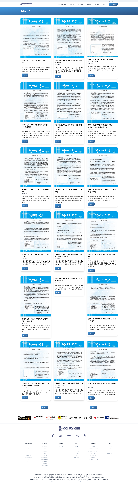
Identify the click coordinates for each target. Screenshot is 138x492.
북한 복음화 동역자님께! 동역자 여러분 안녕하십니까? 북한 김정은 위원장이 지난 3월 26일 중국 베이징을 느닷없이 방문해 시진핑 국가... (102, 198)
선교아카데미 (61, 446)
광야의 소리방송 (28, 457)
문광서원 (28, 459)
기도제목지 (109, 449)
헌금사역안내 (93, 453)
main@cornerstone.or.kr (96, 474)
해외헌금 (93, 457)
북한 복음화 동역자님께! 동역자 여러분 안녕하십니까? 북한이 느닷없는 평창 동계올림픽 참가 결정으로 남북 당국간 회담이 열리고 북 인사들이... (69, 263)
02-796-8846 (77, 474)
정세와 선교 (44, 463)
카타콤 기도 (44, 455)
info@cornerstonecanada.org (101, 479)
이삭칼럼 (45, 451)
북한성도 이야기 (44, 457)
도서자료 (109, 451)
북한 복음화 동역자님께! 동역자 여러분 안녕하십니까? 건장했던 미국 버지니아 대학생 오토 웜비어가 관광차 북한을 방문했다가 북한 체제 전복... (69, 392)
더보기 (25, 75)
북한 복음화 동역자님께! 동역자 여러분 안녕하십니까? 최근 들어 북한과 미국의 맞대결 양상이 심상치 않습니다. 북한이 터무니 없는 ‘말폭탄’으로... (69, 287)
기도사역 (77, 449)
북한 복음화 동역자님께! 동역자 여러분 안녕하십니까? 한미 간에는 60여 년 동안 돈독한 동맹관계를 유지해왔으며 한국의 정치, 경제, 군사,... (36, 69)
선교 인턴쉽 (60, 451)
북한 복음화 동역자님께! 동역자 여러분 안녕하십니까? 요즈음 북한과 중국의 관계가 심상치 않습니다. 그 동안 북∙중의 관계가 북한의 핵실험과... (102, 392)
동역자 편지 (44, 461)
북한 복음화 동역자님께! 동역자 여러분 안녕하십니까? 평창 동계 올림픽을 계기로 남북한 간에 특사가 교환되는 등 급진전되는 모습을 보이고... (36, 263)
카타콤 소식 (44, 453)
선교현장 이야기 (44, 459)
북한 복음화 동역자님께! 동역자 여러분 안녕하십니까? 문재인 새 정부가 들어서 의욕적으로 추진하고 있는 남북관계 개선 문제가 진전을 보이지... (102, 327)
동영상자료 (109, 453)
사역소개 (28, 446)
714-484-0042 (76, 477)
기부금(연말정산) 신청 (93, 459)
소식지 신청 (77, 451)
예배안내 (77, 453)
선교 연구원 (28, 455)
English (116, 1)
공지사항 (111, 1)
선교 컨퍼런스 (61, 449)
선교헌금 (93, 446)
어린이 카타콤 (45, 465)
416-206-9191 (89, 479)
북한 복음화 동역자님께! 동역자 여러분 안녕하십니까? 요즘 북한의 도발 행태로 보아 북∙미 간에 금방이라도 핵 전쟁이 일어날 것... (36, 392)
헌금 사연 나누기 (93, 455)
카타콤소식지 (109, 446)
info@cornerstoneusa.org (97, 477)
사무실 (28, 449)
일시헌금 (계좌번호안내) (93, 451)
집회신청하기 (77, 457)
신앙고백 (28, 451)
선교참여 (77, 446)
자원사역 (77, 455)
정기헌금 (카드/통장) (93, 449)
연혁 (28, 453)
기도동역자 (44, 449)
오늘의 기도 (44, 446)
